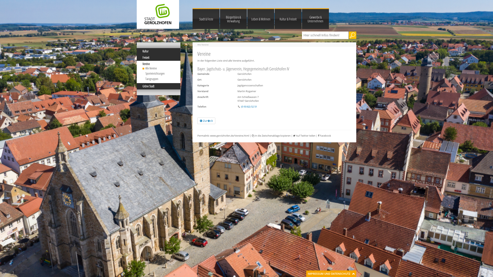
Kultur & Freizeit (288, 19)
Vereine (146, 64)
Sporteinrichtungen (155, 73)
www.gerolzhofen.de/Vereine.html (229, 135)
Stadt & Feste (206, 19)
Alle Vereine (151, 68)
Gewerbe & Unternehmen (315, 19)
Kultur (145, 51)
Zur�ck (207, 121)
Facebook (325, 135)
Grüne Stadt (148, 86)
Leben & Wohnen (260, 19)
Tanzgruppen (151, 79)
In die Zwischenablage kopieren (272, 135)
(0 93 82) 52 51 (249, 106)
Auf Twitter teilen (305, 135)
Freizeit (146, 57)
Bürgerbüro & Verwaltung (233, 19)
